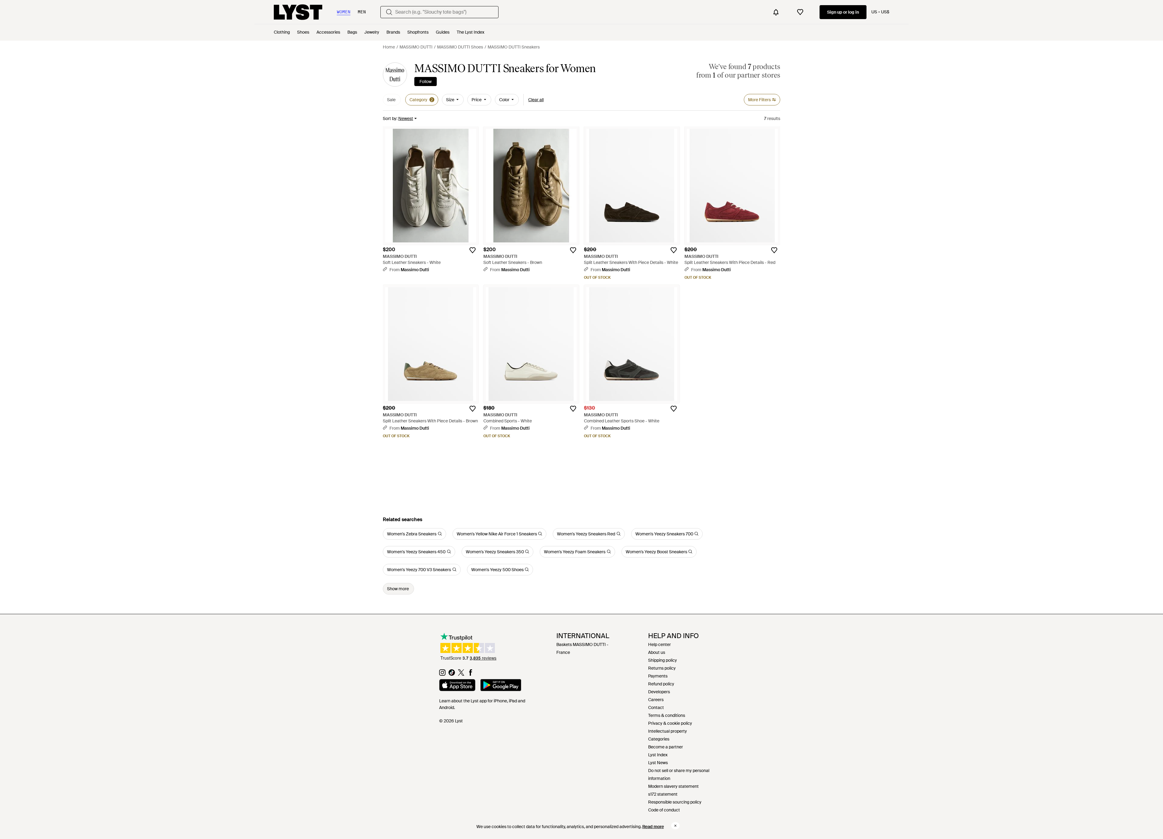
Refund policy (661, 684)
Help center (659, 644)
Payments (658, 676)
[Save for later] (472, 250)
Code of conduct (664, 810)
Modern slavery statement (673, 786)
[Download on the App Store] (457, 686)
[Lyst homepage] (298, 12)
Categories (658, 739)
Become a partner (665, 747)
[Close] (675, 825)
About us (656, 652)
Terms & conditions (666, 715)
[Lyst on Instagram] (442, 674)
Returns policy (662, 668)
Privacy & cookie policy (670, 723)
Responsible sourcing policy (674, 802)
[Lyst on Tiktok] (452, 674)
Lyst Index (658, 754)
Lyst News (658, 762)
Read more (653, 826)
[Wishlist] (800, 12)
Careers (656, 699)
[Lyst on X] (461, 674)
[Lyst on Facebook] (470, 674)
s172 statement (663, 794)
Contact (656, 707)
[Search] (389, 12)
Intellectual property (667, 731)
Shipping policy (662, 660)
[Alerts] (776, 12)
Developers (659, 691)
